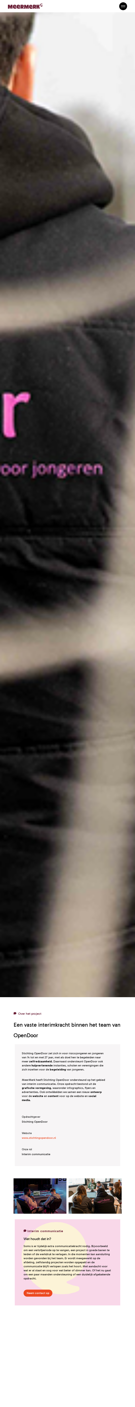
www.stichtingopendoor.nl (39, 1138)
